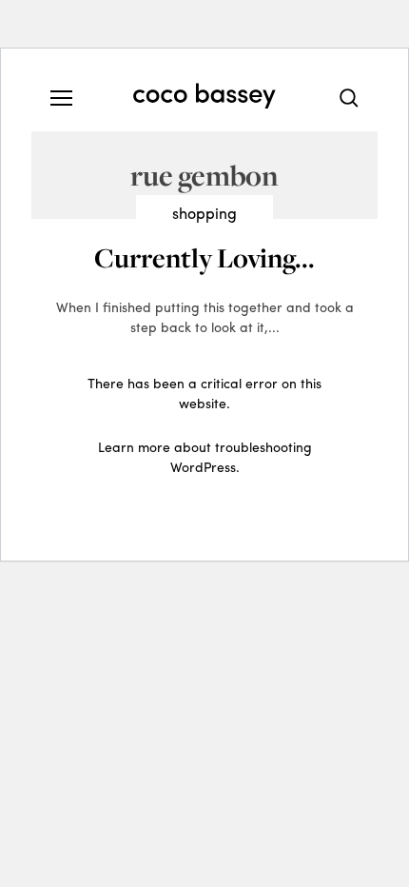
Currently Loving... (204, 257)
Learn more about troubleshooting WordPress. (205, 456)
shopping (204, 213)
